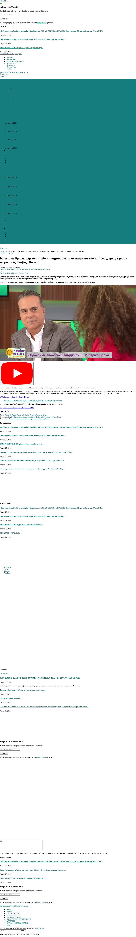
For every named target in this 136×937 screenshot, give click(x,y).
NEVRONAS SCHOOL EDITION (20, 159)
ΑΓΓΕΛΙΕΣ (11, 239)
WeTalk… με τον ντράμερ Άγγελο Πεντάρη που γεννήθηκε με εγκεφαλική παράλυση (33, 401)
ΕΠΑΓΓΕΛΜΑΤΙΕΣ (14, 218)
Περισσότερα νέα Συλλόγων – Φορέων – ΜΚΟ (17, 408)
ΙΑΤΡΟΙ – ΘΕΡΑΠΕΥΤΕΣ (17, 222)
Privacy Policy (41, 23)
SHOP (9, 241)
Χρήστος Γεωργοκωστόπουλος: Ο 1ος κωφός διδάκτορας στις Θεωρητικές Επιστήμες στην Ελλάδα (59, 199)
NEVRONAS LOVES (19, 84)
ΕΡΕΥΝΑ (16, 104)
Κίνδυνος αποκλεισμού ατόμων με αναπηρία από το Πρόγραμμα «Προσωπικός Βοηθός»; (32, 469)
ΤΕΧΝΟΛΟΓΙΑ (18, 111)
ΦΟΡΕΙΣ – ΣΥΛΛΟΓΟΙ (16, 226)
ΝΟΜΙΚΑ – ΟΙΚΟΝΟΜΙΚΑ (23, 110)
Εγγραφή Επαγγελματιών (15, 61)
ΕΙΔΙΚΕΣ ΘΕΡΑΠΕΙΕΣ (21, 96)
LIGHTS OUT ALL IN (16, 157)
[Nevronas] (4, 74)
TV (8, 243)
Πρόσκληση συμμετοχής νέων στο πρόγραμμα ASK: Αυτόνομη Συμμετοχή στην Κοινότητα (33, 39)
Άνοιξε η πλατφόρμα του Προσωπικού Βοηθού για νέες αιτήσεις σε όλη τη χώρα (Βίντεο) (53, 208)
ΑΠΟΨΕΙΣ (15, 88)
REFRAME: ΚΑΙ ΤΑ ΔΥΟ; (20, 118)
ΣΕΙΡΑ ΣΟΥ (12, 160)
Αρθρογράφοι (11, 59)
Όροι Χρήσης (11, 67)
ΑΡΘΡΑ (9, 82)
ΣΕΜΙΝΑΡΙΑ (12, 236)
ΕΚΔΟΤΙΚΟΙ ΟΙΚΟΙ (15, 234)
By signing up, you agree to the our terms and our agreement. (28, 23)
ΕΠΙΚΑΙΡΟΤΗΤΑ (13, 165)
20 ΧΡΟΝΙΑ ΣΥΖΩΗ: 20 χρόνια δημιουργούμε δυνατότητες (21, 48)
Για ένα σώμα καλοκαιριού (10, 698)
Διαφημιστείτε (11, 63)
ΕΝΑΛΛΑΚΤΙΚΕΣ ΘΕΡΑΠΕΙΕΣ (24, 98)
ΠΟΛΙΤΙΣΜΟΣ (18, 106)
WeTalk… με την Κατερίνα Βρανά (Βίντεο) (14, 397)
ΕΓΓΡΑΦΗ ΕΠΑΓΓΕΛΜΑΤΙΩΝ (19, 220)
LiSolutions (40, 928)
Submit (23, 930)
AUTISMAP (15, 114)
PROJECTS (11, 150)
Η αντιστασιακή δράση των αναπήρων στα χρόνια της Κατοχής (30, 419)
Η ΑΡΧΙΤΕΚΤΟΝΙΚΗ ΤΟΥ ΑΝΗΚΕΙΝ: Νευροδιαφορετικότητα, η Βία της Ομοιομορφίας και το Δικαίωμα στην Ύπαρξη (44, 707)
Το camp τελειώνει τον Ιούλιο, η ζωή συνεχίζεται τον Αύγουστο (22, 690)
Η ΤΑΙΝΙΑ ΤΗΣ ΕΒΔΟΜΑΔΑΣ (22, 90)
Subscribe (3, 76)
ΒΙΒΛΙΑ (11, 233)
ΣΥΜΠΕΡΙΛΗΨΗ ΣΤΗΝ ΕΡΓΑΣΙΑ (20, 162)
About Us (10, 57)
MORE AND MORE (18, 94)
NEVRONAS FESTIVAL (17, 153)
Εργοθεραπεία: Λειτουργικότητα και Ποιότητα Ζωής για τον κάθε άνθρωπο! (36, 417)
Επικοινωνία (11, 65)
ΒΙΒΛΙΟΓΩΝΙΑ (13, 231)
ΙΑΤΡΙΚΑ (16, 108)
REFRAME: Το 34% (13, 135)
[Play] (17, 373)
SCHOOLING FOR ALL (16, 155)
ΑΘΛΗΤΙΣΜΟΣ (18, 100)
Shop (8, 925)
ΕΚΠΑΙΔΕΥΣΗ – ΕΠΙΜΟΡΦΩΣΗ (19, 919)
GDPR (9, 69)
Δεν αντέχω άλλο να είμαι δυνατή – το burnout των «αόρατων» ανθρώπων (32, 144)
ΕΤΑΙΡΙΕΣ (11, 224)
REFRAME (15, 92)
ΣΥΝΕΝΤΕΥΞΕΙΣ (13, 216)
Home (9, 80)
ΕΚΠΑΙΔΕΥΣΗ (18, 102)
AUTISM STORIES (18, 86)
